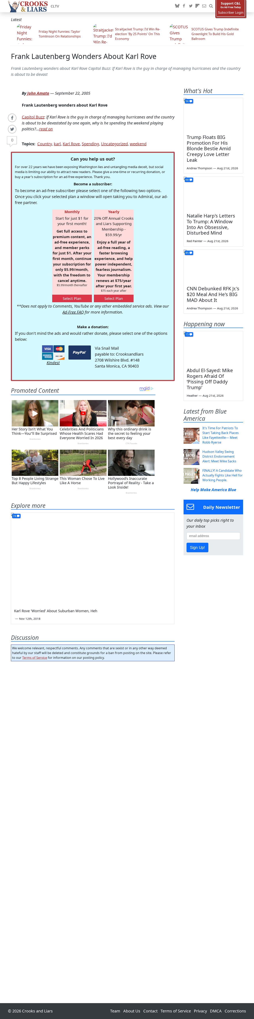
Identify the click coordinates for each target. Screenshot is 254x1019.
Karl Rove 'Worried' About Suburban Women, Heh (55, 610)
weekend (138, 143)
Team (115, 1011)
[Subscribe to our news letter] (204, 6)
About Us (131, 1011)
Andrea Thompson (199, 168)
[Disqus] (93, 821)
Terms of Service (34, 657)
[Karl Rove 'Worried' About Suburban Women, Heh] (92, 559)
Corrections (235, 1011)
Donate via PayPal (79, 352)
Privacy (200, 1011)
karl (57, 143)
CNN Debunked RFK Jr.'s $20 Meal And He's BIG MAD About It (213, 294)
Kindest (53, 362)
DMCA (216, 1011)
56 (187, 101)
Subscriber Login (230, 12)
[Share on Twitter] (12, 129)
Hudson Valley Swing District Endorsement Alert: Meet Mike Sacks (219, 456)
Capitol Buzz (33, 117)
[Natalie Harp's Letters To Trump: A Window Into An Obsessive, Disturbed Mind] (213, 193)
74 (14, 516)
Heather (192, 395)
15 (187, 334)
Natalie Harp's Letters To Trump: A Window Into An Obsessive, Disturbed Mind (211, 224)
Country (44, 143)
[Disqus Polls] (92, 715)
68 (187, 180)
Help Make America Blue (213, 489)
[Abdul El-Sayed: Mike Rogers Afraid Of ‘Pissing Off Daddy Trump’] (213, 348)
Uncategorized (114, 143)
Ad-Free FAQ (73, 312)
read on (46, 129)
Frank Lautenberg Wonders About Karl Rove (83, 56)
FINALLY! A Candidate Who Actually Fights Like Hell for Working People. (222, 475)
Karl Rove (71, 143)
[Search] (211, 6)
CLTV (55, 6)
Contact (150, 1011)
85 (187, 253)
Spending (90, 143)
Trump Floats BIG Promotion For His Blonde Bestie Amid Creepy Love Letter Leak (209, 148)
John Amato (38, 93)
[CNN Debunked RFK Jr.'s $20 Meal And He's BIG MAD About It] (213, 266)
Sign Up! (197, 547)
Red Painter (194, 241)
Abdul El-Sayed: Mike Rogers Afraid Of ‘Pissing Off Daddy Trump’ (210, 379)
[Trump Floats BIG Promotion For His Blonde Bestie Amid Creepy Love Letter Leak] (213, 114)
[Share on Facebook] (12, 118)
